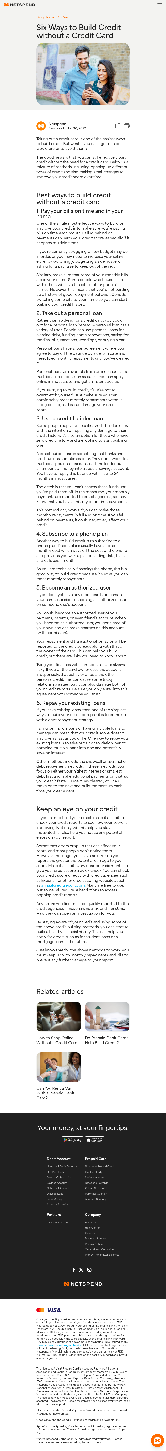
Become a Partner (58, 1222)
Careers (90, 1233)
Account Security (57, 1204)
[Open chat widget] (157, 1440)
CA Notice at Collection (99, 1249)
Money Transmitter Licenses (102, 1254)
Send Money (54, 1199)
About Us (90, 1222)
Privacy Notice (94, 1244)
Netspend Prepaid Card (99, 1166)
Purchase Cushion (96, 1193)
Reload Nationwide (96, 1188)
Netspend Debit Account (62, 1166)
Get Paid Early (55, 1172)
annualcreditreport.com (63, 885)
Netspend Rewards (58, 1188)
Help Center (92, 1227)
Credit (66, 17)
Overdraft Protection (59, 1177)
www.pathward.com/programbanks (58, 1345)
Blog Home (45, 17)
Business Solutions (96, 1238)
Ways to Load (55, 1193)
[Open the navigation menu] (160, 5)
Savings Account (57, 1182)
